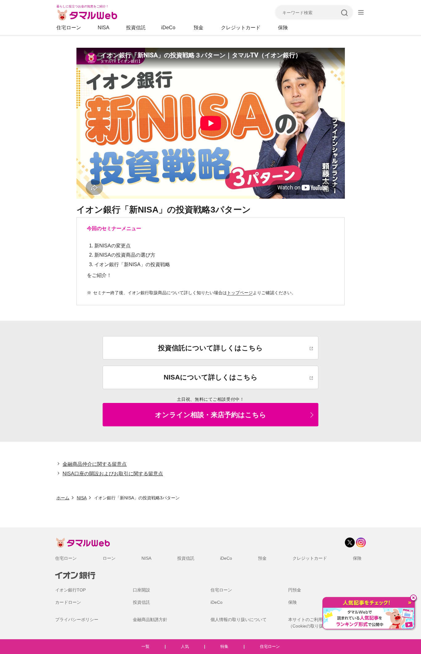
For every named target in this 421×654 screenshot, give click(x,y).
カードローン (68, 602)
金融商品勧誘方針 (150, 619)
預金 (198, 27)
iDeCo (168, 27)
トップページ (240, 292)
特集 (224, 646)
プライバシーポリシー (76, 619)
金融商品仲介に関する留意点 (95, 464)
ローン (109, 558)
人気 (185, 646)
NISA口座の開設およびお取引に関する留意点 (113, 473)
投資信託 (136, 27)
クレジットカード (240, 27)
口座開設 (141, 589)
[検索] (344, 12)
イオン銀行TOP (70, 589)
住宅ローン (68, 27)
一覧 (145, 646)
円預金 (294, 589)
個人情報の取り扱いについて (239, 619)
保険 (283, 27)
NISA (103, 27)
